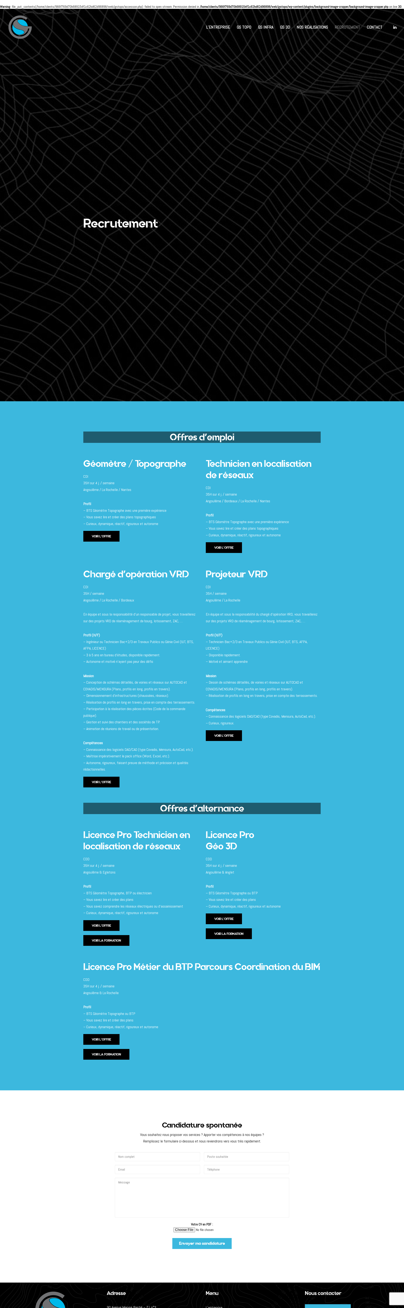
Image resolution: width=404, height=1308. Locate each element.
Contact (374, 27)
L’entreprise (218, 27)
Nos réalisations (312, 27)
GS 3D (285, 27)
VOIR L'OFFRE (101, 536)
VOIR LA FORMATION (106, 940)
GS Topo (244, 27)
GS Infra (265, 27)
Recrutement (347, 27)
